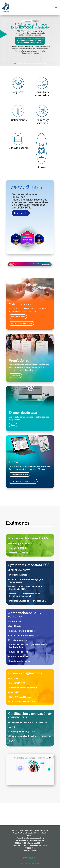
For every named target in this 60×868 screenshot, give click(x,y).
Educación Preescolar (19, 651)
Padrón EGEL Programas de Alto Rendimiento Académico (24, 594)
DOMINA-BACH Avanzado (22, 701)
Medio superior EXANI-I (20, 543)
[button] (15, 63)
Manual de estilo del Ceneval (21, 323)
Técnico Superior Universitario (24, 635)
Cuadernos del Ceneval (19, 474)
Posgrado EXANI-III (18, 552)
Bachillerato (15, 626)
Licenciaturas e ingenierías (22, 630)
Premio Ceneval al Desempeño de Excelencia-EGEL (25, 587)
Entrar (13, 425)
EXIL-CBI (13, 678)
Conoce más (20, 212)
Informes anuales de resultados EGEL (27, 600)
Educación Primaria (18, 656)
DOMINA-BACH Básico (20, 697)
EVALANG (14, 692)
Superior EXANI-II (17, 548)
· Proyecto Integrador (18, 574)
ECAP (12, 740)
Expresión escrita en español (23, 687)
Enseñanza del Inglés (19, 661)
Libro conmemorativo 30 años (23, 481)
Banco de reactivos (18, 317)
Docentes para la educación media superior (30, 736)
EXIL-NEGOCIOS (17, 683)
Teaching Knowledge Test (22, 731)
